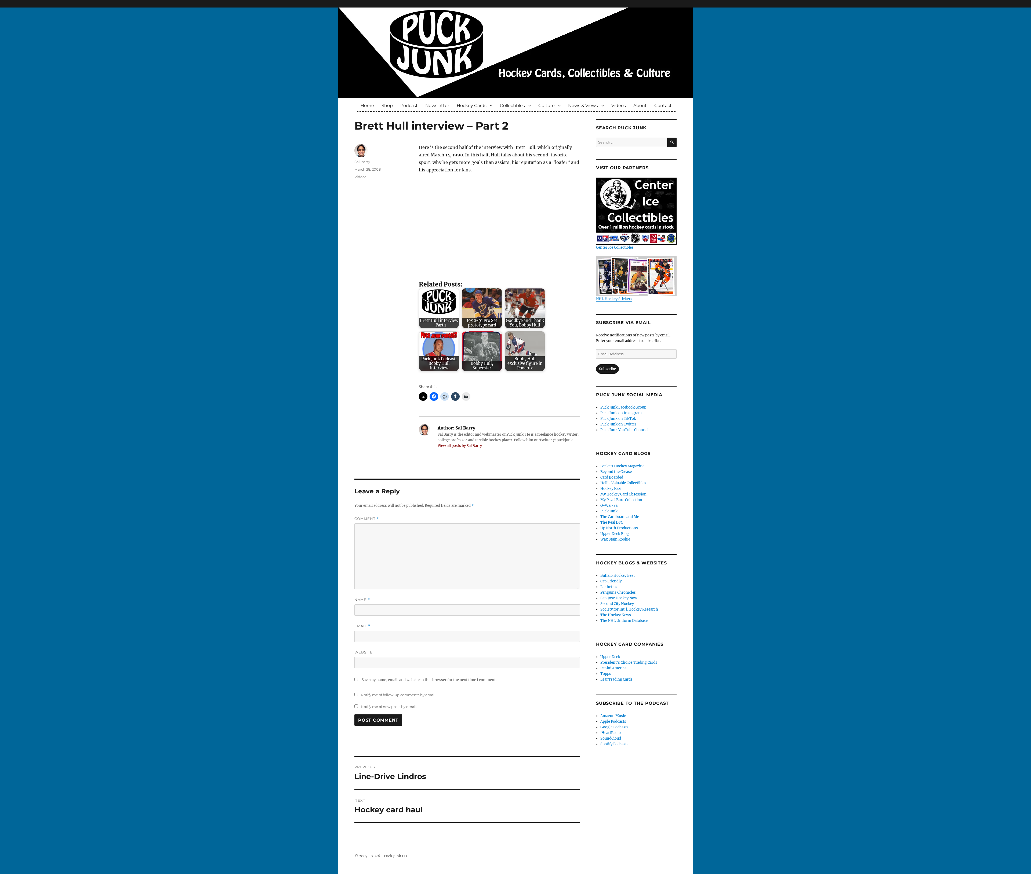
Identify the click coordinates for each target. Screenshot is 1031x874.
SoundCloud (610, 738)
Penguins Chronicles (618, 592)
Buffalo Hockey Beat (617, 575)
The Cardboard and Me (619, 517)
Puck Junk (609, 511)
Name (362, 599)
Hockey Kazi (610, 488)
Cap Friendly (611, 581)
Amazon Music (613, 716)
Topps (605, 673)
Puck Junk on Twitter (618, 424)
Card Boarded (611, 477)
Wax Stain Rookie (615, 539)
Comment (366, 518)
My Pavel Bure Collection (621, 500)
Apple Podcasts (613, 721)
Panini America (613, 668)
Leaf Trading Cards (616, 679)
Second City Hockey (617, 603)
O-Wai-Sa (609, 505)
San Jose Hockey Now (618, 598)
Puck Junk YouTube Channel (624, 430)
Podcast (409, 105)
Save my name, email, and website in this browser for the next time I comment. (429, 680)
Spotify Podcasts (614, 744)
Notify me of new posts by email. (389, 706)
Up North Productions (619, 528)
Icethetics (608, 587)
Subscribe (607, 369)
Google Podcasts (614, 727)
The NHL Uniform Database (624, 620)
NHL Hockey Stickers (614, 299)
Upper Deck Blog (614, 533)
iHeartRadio (610, 732)
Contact (663, 105)
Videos (618, 105)
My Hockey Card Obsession (623, 494)
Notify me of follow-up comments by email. (398, 695)
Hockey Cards (472, 105)
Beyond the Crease (616, 471)
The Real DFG (611, 522)
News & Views (583, 105)
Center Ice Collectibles (615, 247)
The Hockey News (615, 615)
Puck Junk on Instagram (621, 413)
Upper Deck (610, 657)
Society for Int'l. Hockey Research (629, 609)
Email (362, 626)
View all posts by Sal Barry (460, 445)
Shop (387, 105)
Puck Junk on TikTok (618, 418)
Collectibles (512, 105)
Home (367, 105)
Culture (546, 105)
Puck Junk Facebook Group (623, 407)
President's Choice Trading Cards (628, 662)
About (640, 105)
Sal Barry (362, 162)
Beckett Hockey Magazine (622, 466)
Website (363, 652)
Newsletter (437, 105)
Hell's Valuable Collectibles (623, 483)
